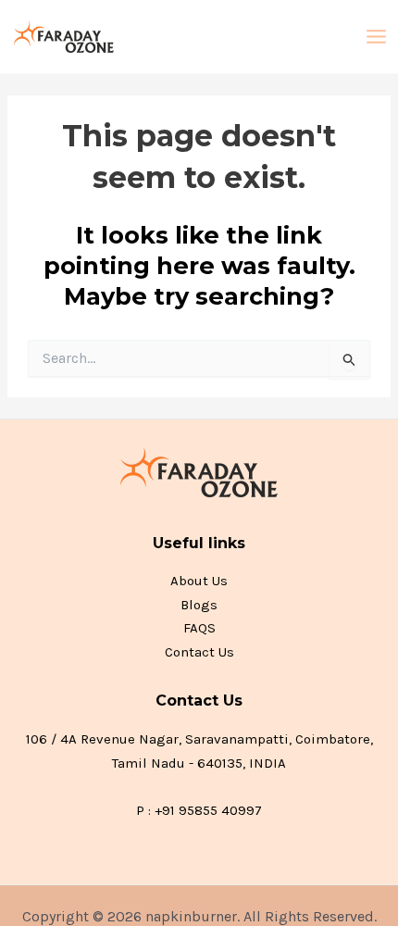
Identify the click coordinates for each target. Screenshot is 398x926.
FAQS (199, 627)
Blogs (199, 604)
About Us (199, 580)
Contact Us (199, 652)
